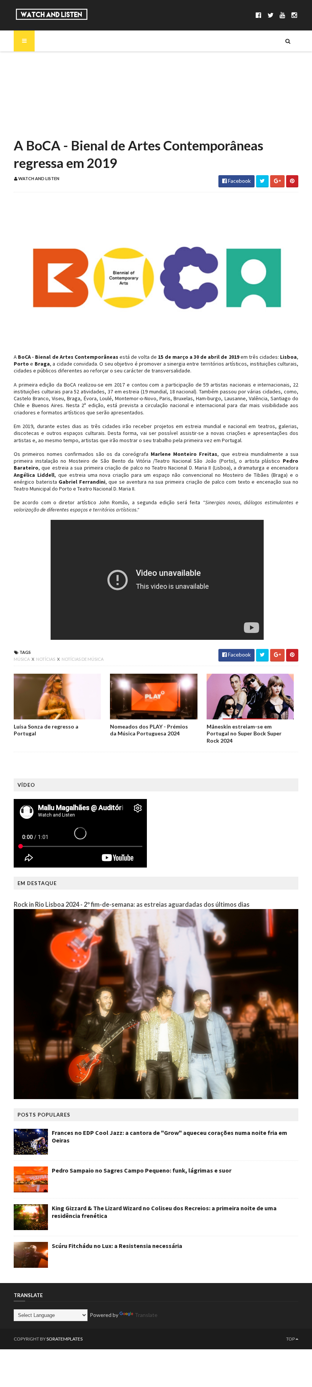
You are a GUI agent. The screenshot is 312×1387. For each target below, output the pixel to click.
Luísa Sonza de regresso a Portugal (46, 730)
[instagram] (294, 15)
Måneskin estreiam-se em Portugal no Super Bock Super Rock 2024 (244, 733)
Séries (34, 87)
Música (36, 74)
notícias (46, 659)
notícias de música (82, 659)
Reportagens (43, 113)
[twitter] (270, 15)
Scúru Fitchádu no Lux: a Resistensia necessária (117, 1246)
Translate (146, 1315)
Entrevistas (41, 100)
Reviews (36, 126)
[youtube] (283, 15)
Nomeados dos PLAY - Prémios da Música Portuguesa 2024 (149, 730)
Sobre (34, 61)
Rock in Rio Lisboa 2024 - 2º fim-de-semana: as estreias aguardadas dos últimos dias (132, 904)
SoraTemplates (64, 1339)
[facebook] (259, 15)
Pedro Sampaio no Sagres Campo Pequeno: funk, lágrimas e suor (141, 1170)
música (22, 659)
